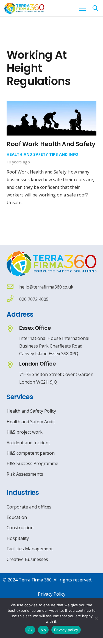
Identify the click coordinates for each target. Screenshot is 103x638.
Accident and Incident (28, 443)
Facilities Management (30, 549)
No (43, 630)
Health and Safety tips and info (42, 154)
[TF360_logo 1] (24, 8)
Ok (30, 630)
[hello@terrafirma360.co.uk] (13, 287)
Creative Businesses (27, 559)
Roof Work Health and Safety (51, 144)
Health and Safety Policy (31, 411)
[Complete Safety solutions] (51, 263)
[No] (96, 618)
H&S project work (25, 432)
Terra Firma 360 (35, 580)
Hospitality (18, 538)
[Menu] (82, 8)
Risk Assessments (25, 474)
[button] (95, 8)
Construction (20, 528)
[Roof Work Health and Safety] (51, 105)
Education (17, 517)
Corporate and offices (29, 507)
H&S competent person (31, 453)
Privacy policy (66, 630)
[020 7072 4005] (13, 299)
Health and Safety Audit (31, 422)
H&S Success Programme (32, 463)
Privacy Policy (51, 594)
